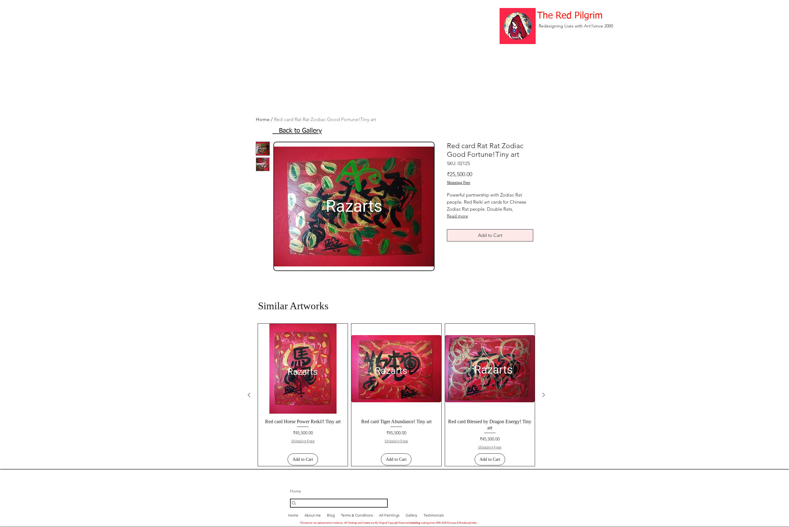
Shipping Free (458, 182)
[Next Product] (543, 395)
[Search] (339, 503)
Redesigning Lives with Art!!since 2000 (576, 26)
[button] (411, 515)
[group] (396, 394)
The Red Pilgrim (570, 16)
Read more (457, 216)
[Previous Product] (249, 395)
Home (263, 119)
